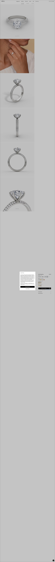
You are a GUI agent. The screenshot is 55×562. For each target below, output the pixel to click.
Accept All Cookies (27, 286)
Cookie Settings (27, 288)
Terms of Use (22, 284)
